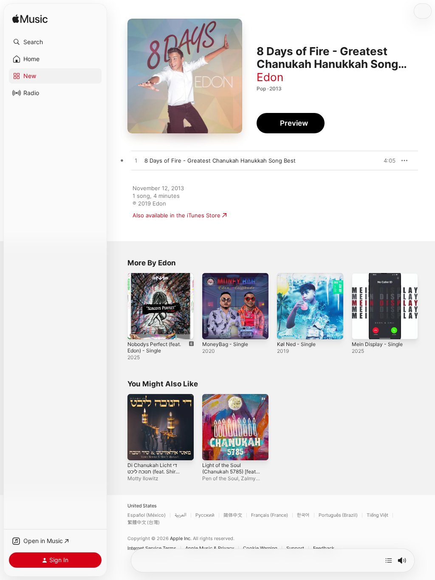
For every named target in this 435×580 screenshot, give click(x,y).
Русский (205, 515)
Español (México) (146, 515)
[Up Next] (389, 560)
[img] (30, 19)
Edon (270, 77)
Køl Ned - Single (296, 344)
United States (142, 506)
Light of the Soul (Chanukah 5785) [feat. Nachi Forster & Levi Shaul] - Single (229, 474)
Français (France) (269, 515)
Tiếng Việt (377, 515)
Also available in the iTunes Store (176, 215)
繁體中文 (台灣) (143, 522)
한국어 (303, 515)
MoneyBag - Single (225, 344)
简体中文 (232, 515)
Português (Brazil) (338, 515)
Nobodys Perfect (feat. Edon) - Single (154, 347)
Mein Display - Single (377, 344)
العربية (180, 515)
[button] (55, 42)
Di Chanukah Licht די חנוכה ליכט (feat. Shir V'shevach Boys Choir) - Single (156, 474)
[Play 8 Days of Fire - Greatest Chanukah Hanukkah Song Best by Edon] (135, 161)
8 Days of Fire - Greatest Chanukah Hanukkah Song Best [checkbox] (220, 160)
